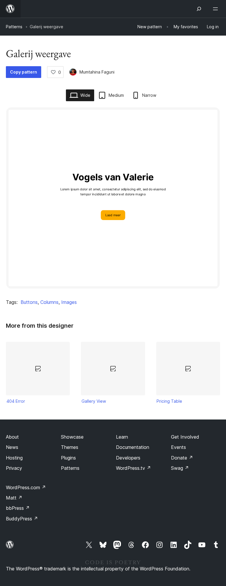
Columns (49, 302)
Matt (14, 498)
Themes (69, 447)
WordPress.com (26, 487)
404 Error (15, 401)
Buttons (29, 302)
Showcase (72, 437)
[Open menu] (216, 9)
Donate (182, 458)
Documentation (132, 447)
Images (69, 302)
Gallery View (94, 401)
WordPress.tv (133, 468)
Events (178, 447)
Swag (180, 468)
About (12, 437)
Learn (122, 437)
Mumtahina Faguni (96, 71)
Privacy (14, 468)
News (12, 447)
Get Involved (185, 437)
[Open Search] (199, 9)
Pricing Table (169, 401)
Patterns (14, 26)
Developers (128, 458)
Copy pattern (23, 71)
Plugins (68, 458)
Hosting (14, 458)
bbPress (18, 508)
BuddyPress (22, 519)
